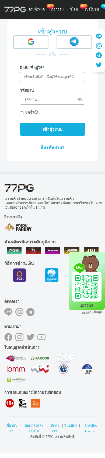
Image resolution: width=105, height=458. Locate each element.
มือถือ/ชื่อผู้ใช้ (32, 68)
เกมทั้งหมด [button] (37, 9)
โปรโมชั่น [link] (91, 9)
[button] (52, 147)
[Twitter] (30, 337)
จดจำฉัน (32, 112)
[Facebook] (8, 337)
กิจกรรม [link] (57, 9)
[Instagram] (19, 337)
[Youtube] (41, 337)
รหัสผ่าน (27, 90)
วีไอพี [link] (74, 9)
